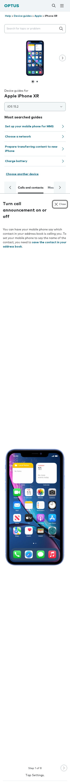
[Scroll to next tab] (60, 187)
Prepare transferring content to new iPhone (31, 148)
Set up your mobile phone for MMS (29, 126)
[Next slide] (62, 58)
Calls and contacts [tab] (30, 187)
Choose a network (18, 136)
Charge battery (16, 161)
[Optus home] (11, 5)
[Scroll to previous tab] (10, 187)
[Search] (54, 5)
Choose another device (22, 174)
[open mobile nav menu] (62, 5)
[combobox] (31, 29)
